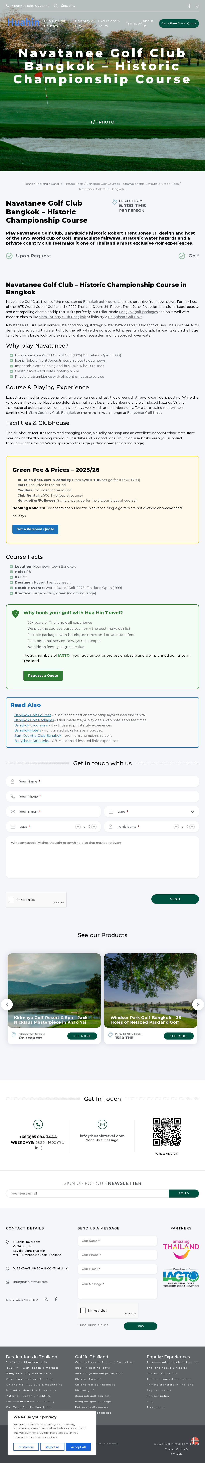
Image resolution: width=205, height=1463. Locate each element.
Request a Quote (43, 675)
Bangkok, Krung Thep (67, 184)
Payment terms (159, 1390)
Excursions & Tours (109, 23)
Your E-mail (29, 811)
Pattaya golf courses (92, 1407)
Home (28, 184)
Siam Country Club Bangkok (62, 317)
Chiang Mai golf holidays (95, 1384)
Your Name (29, 781)
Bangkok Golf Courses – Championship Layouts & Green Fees (132, 184)
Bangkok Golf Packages (34, 720)
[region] (52, 1433)
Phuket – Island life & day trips (31, 1390)
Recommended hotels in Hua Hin (173, 1362)
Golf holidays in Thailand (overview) (104, 1362)
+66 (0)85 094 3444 (29, 6)
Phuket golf (84, 1390)
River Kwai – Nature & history (30, 1378)
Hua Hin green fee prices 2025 (99, 1373)
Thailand (42, 184)
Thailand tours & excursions (169, 1378)
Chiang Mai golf (88, 1378)
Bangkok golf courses (101, 302)
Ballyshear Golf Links (125, 317)
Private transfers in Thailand (170, 1384)
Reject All (52, 1447)
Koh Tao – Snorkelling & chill (29, 1407)
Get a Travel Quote (179, 23)
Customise (26, 1447)
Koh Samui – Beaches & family (30, 1401)
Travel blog (156, 1407)
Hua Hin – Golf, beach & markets (32, 1367)
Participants (128, 826)
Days (24, 826)
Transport (134, 23)
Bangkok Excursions (31, 725)
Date (123, 811)
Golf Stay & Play (84, 23)
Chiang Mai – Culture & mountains (34, 1384)
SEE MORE (82, 1036)
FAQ (150, 1401)
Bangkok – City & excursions (29, 1373)
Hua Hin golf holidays (92, 1367)
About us (148, 23)
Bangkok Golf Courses (32, 715)
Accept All (78, 1447)
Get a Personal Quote (35, 529)
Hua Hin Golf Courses (54, 23)
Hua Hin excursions (162, 1373)
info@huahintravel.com (102, 1136)
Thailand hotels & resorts (167, 1367)
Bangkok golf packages (138, 312)
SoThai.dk (176, 1454)
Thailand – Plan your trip (26, 1362)
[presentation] (36, 900)
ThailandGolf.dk (175, 1449)
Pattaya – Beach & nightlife (28, 1395)
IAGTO (63, 655)
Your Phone (30, 796)
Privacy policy (158, 1395)
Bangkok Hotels (27, 730)
